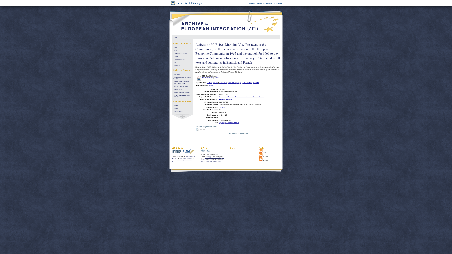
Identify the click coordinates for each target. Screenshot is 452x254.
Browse (176, 105)
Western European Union (181, 86)
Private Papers (178, 89)
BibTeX (215, 83)
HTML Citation (247, 83)
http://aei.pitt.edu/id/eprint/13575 (229, 123)
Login (175, 37)
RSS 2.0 (265, 160)
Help (175, 62)
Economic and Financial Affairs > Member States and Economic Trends (241, 97)
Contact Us (177, 65)
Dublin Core (223, 83)
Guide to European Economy (182, 92)
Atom (264, 152)
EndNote (209, 83)
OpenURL (256, 83)
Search (176, 108)
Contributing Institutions (180, 53)
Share (211, 85)
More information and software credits (211, 161)
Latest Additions (178, 111)
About (175, 50)
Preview (216, 78)
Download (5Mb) (207, 78)
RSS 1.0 (265, 156)
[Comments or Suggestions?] (277, 5)
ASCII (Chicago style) (234, 83)
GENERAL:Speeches (225, 99)
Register (176, 56)
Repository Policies (179, 59)
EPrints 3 (210, 156)
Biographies (177, 74)
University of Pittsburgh (186, 158)
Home (175, 47)
